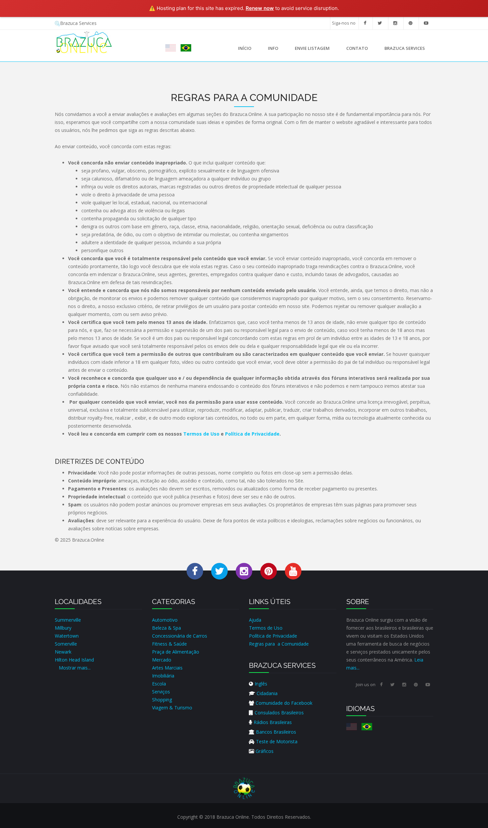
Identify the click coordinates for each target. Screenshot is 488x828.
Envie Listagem (312, 48)
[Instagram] (395, 23)
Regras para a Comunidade (279, 644)
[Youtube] (426, 23)
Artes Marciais (167, 668)
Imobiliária (163, 676)
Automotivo (165, 620)
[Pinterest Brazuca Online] (268, 571)
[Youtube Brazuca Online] (293, 571)
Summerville (68, 620)
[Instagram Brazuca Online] (244, 571)
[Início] (84, 42)
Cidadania (267, 693)
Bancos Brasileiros (276, 732)
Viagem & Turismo (172, 707)
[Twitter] (379, 23)
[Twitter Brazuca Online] (219, 571)
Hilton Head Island (74, 660)
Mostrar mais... (75, 668)
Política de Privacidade (252, 434)
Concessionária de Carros (179, 636)
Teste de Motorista (276, 741)
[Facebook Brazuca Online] (194, 571)
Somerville (66, 644)
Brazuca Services (78, 23)
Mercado (161, 660)
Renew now (260, 8)
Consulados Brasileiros (279, 712)
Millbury (63, 628)
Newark (63, 652)
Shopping (162, 699)
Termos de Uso (201, 434)
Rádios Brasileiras (273, 722)
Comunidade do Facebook (284, 703)
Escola (159, 683)
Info (269, 49)
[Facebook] (365, 23)
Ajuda (255, 620)
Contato (357, 48)
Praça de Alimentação (175, 652)
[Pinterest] (410, 23)
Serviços (161, 691)
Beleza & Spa (166, 628)
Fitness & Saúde (169, 644)
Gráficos (265, 751)
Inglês (261, 683)
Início (244, 48)
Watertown (67, 636)
